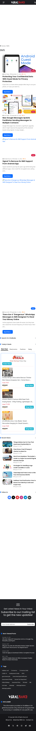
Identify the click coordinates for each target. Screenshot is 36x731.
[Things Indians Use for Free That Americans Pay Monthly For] (7, 444)
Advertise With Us (19, 720)
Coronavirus (14, 670)
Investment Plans (16, 682)
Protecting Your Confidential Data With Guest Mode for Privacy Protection (18, 79)
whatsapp (11, 685)
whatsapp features (21, 685)
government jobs (6, 676)
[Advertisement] (18, 24)
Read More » (7, 92)
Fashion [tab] (23, 349)
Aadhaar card (5, 670)
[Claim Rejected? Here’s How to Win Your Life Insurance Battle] (7, 474)
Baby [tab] (30, 349)
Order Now (7, 364)
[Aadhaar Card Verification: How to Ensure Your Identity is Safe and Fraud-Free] (7, 482)
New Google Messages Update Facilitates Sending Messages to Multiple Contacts (17, 120)
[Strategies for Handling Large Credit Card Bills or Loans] (7, 467)
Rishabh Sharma (8, 159)
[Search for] (35, 3)
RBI (30, 682)
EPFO (23, 673)
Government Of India (7, 679)
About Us (9, 720)
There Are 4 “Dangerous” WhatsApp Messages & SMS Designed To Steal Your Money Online (19, 317)
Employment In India (14, 673)
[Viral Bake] (18, 2)
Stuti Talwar (7, 74)
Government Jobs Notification (20, 676)
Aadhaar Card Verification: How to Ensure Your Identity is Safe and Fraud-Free (24, 483)
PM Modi (25, 682)
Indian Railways (6, 682)
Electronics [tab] (13, 349)
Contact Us (29, 720)
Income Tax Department (20, 679)
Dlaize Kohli (7, 312)
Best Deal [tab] (4, 349)
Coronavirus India (23, 670)
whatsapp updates (6, 688)
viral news (4, 685)
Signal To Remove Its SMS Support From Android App (18, 162)
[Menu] (4, 3)
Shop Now (29, 385)
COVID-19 (4, 673)
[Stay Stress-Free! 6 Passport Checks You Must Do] (7, 451)
